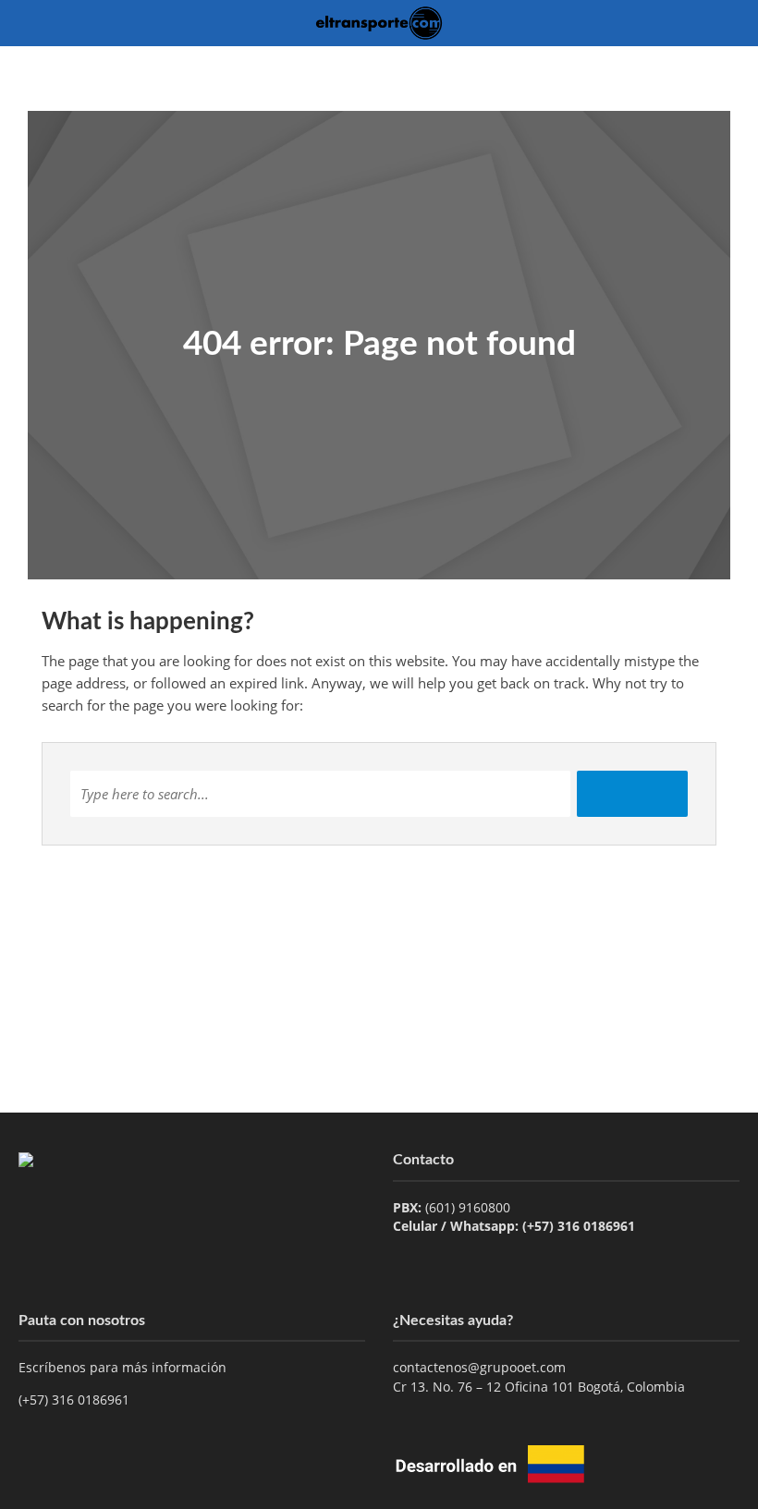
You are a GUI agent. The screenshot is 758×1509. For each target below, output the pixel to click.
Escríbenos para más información (124, 1367)
